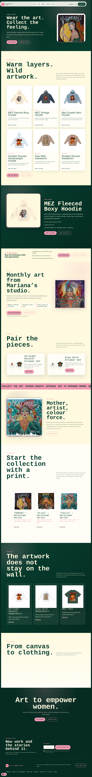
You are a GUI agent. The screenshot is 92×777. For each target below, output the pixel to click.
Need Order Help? (29, 312)
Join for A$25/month (14, 312)
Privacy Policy (51, 752)
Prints (39, 4)
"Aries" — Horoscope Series (43, 515)
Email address (47, 743)
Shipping (8, 771)
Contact (36, 771)
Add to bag (29, 371)
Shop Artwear (12, 42)
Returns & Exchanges (19, 771)
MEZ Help (29, 771)
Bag (76, 4)
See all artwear (26, 175)
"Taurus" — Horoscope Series (66, 515)
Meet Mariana (52, 433)
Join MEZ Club (82, 4)
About (53, 4)
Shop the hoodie (12, 175)
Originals (43, 4)
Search (71, 4)
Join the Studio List (63, 747)
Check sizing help (64, 233)
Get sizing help (63, 255)
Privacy (49, 771)
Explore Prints (24, 42)
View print (16, 527)
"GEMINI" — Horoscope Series (20, 515)
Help (4, 774)
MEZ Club (48, 4)
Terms (55, 771)
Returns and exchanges (79, 255)
